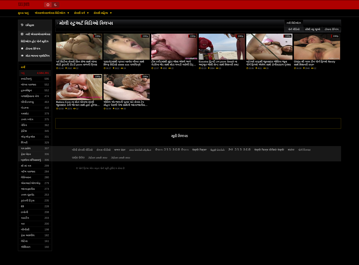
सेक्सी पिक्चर (199, 149)
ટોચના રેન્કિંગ (33, 48)
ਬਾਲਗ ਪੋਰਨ (120, 149)
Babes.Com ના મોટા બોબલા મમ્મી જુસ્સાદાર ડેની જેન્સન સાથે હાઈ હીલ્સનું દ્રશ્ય (77, 105)
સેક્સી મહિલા (101, 12)
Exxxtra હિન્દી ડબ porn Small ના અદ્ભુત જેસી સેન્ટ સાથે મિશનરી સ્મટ (219, 63)
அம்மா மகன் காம (97, 157)
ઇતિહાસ (30, 25)
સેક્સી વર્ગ (80, 12)
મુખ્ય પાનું (23, 12)
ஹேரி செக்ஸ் (218, 149)
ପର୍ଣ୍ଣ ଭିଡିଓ (78, 157)
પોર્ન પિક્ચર (304, 149)
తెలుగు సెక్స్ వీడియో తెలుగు (172, 149)
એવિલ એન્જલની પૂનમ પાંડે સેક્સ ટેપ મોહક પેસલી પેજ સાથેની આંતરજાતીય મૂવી (124, 105)
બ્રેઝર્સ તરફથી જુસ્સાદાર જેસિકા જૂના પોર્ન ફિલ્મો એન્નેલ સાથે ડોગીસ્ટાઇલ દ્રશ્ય (268, 63)
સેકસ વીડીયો (103, 149)
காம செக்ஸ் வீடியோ (140, 149)
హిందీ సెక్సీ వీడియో (239, 149)
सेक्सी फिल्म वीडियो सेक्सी (269, 149)
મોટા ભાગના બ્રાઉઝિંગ (38, 55)
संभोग (291, 149)
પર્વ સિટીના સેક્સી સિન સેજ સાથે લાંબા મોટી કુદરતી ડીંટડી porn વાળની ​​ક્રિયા (76, 63)
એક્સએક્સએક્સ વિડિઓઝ (50, 12)
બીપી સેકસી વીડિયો (82, 149)
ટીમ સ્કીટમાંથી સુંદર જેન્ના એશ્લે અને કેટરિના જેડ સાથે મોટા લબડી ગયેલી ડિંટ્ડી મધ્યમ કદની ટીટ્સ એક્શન (173, 64)
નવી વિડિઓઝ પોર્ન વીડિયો (294, 26)
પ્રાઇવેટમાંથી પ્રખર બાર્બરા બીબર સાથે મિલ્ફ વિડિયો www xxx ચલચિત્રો (124, 63)
